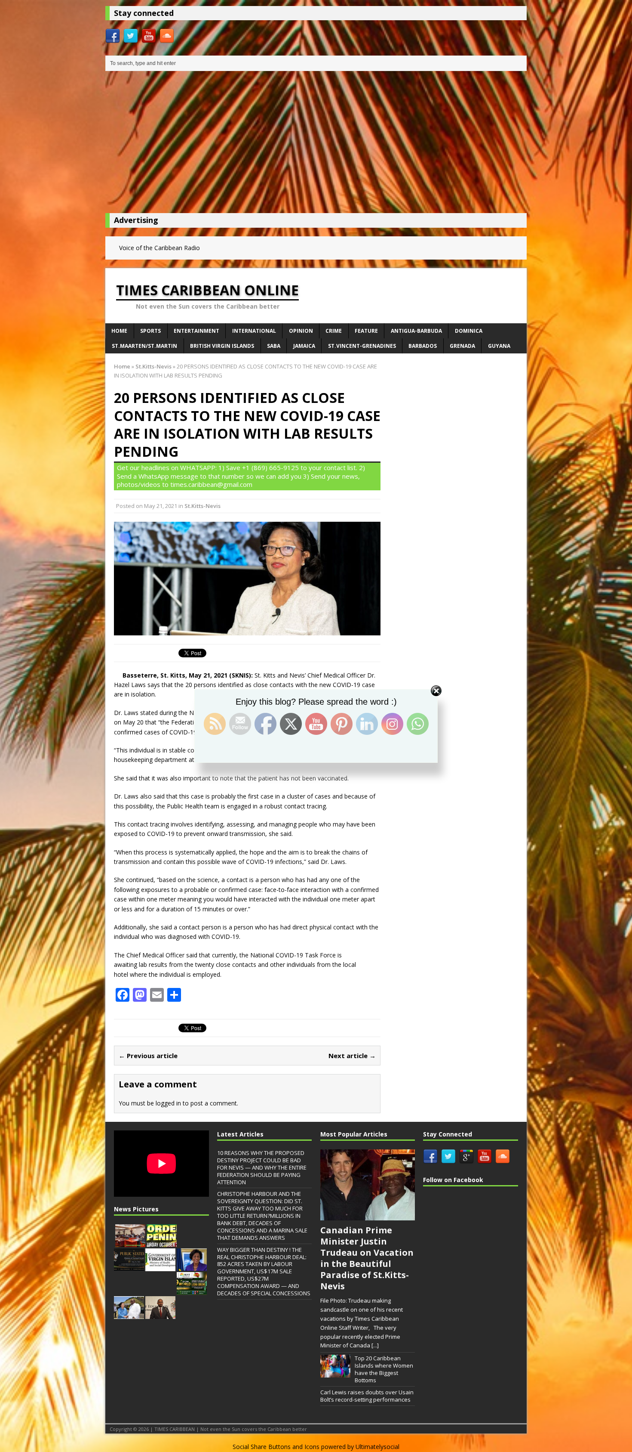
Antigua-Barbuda (416, 330)
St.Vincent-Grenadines (362, 346)
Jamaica (304, 346)
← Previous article (148, 1055)
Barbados (422, 346)
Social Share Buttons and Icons (276, 1447)
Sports (150, 330)
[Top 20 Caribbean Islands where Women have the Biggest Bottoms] (335, 1373)
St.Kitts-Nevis (202, 506)
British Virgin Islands (222, 346)
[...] (375, 1345)
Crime (333, 330)
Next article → (352, 1055)
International (254, 330)
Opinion (301, 330)
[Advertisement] (316, 144)
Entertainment (196, 330)
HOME (119, 330)
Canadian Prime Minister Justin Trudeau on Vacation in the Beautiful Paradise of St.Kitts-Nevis (367, 1258)
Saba (273, 346)
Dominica (468, 330)
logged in (168, 1103)
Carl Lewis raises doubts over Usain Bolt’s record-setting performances (367, 1395)
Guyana (499, 346)
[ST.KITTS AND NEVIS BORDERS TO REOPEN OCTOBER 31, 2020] (162, 1242)
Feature (366, 330)
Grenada (462, 346)
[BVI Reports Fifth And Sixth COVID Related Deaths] (160, 1266)
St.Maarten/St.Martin (144, 346)
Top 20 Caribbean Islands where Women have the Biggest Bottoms (384, 1369)
